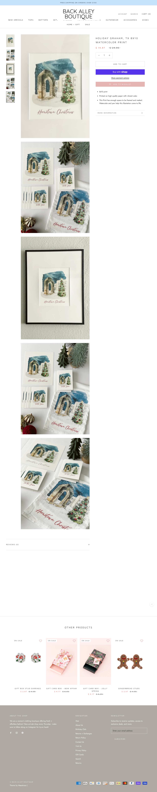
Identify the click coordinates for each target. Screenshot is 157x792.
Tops (30, 20)
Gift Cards (80, 754)
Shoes (145, 20)
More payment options (120, 78)
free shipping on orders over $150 (78, 3)
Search (134, 14)
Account (122, 14)
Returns (78, 763)
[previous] (7, 664)
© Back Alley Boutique (21, 782)
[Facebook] (11, 732)
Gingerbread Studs (129, 688)
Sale (87, 24)
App (77, 721)
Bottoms (43, 20)
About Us (79, 725)
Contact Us (80, 742)
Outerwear (112, 20)
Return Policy (81, 737)
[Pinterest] (22, 732)
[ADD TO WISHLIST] (40, 641)
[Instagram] (17, 732)
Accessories (130, 20)
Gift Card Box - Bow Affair (61, 688)
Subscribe (120, 739)
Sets (55, 20)
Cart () (146, 14)
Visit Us (78, 746)
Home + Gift (73, 24)
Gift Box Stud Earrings (28, 688)
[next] (149, 664)
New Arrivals (15, 20)
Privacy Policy (81, 750)
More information (107, 113)
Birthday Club (81, 729)
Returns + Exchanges (84, 733)
